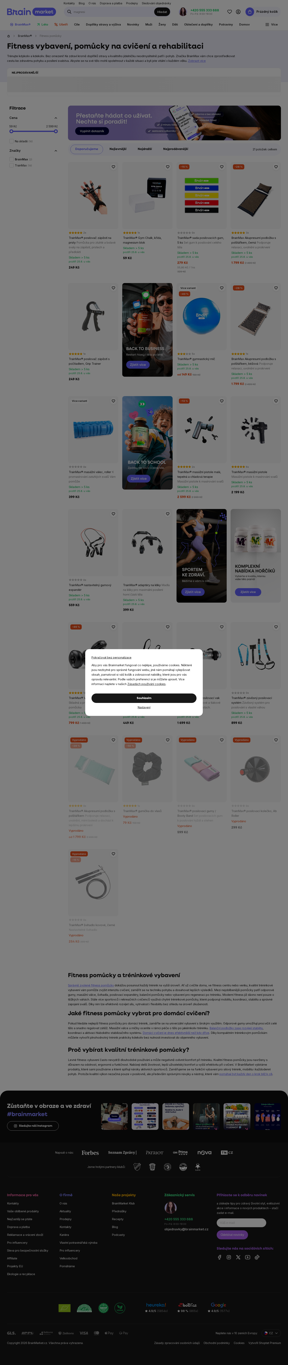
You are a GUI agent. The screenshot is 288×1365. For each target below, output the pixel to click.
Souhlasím (144, 698)
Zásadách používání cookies (146, 684)
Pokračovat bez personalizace (111, 657)
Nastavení (144, 707)
